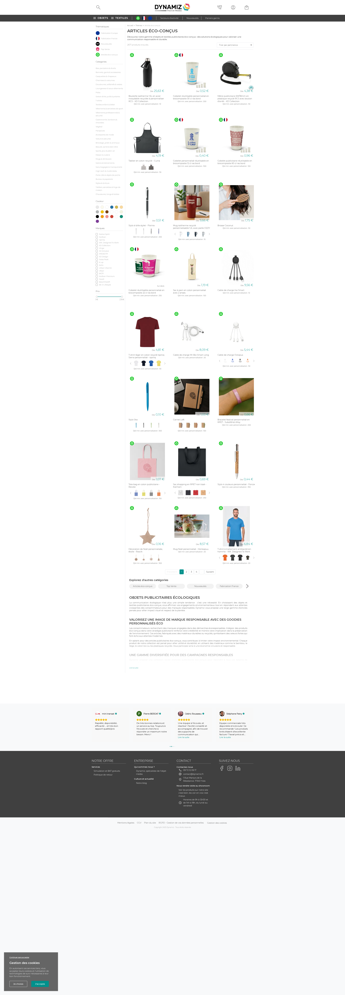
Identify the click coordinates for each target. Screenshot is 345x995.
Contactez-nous (185, 767)
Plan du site (150, 822)
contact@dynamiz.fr (193, 774)
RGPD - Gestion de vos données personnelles (181, 822)
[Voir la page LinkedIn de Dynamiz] (238, 768)
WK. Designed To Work (109, 243)
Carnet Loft (178, 419)
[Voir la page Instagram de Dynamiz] (229, 768)
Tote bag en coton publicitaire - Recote (144, 485)
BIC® (101, 273)
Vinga (101, 248)
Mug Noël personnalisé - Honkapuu (190, 549)
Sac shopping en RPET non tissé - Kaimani (189, 485)
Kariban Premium (107, 276)
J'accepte (40, 984)
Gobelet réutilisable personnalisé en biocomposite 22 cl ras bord (146, 291)
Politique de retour (103, 774)
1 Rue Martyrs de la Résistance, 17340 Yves (194, 779)
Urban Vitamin (105, 268)
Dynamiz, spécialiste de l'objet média (151, 772)
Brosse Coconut (225, 225)
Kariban (102, 237)
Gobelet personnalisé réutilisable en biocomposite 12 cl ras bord (191, 162)
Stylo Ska (133, 419)
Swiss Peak (103, 259)
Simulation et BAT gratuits (107, 771)
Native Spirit (104, 234)
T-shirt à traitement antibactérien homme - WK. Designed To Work (234, 550)
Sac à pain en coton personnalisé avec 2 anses (189, 291)
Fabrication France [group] (229, 586)
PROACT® (103, 254)
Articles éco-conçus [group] (142, 586)
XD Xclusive (104, 251)
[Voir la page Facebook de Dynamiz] (221, 768)
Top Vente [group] (171, 586)
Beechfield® (104, 282)
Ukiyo (101, 271)
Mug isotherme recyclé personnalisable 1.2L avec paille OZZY (191, 226)
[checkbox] (109, 33)
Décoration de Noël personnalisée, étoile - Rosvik (146, 550)
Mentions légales (125, 822)
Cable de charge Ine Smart (231, 290)
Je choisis (18, 984)
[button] (247, 586)
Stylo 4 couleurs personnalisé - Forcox (236, 484)
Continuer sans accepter (19, 957)
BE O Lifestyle (105, 285)
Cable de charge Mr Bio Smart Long (191, 355)
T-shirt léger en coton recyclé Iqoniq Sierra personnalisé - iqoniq (146, 356)
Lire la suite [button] (142, 737)
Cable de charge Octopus (230, 355)
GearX (101, 279)
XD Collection (105, 245)
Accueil (130, 25)
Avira (101, 265)
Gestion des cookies (217, 823)
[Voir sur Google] (97, 713)
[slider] (97, 297)
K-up (101, 262)
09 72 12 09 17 (189, 770)
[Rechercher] (98, 7)
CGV (139, 822)
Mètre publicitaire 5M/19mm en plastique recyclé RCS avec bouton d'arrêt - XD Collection (235, 99)
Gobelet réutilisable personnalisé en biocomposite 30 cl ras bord (191, 97)
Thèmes (139, 25)
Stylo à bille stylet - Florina (142, 225)
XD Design (103, 257)
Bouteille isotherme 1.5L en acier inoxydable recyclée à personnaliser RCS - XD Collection (146, 99)
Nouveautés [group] (200, 586)
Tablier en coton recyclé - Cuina (144, 160)
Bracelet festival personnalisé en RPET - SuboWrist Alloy (234, 421)
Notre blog (141, 783)
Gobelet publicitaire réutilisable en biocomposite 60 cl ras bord (235, 162)
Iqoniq (102, 240)
